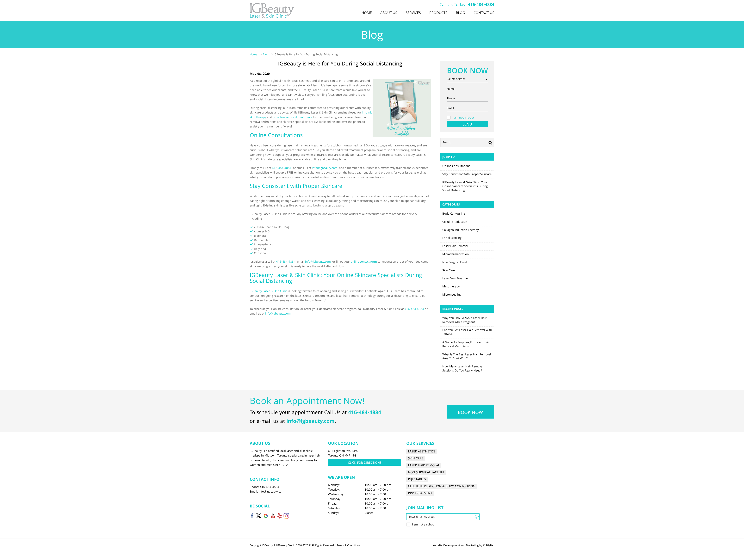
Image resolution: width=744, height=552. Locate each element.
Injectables (417, 479)
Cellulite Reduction (454, 222)
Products (438, 13)
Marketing (472, 545)
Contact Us (484, 13)
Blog (460, 13)
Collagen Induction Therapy (460, 230)
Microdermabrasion (455, 254)
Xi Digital (488, 545)
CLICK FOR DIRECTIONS (364, 463)
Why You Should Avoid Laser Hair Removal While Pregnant (464, 320)
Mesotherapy (451, 286)
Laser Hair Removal (455, 246)
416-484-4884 (481, 5)
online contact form (364, 262)
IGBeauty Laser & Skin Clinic (268, 291)
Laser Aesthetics (421, 451)
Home (367, 13)
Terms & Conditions (348, 545)
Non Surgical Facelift (455, 262)
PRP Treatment (420, 493)
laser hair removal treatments (292, 117)
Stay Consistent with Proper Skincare (467, 174)
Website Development (446, 545)
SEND (467, 124)
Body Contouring (453, 214)
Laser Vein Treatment (456, 278)
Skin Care (448, 270)
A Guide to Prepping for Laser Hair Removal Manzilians (465, 344)
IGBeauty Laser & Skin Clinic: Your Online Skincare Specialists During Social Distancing (465, 186)
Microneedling (451, 294)
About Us (388, 13)
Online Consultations (456, 166)
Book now (470, 413)
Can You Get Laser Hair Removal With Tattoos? (467, 332)
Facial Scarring (452, 238)
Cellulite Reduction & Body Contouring (441, 486)
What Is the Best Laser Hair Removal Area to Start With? (466, 356)
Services (413, 13)
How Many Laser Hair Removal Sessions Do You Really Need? (462, 368)
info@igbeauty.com (325, 168)
